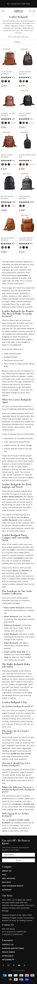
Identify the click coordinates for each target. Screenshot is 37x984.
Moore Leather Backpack (25, 73)
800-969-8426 (8, 929)
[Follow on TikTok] (24, 965)
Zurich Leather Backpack (25, 114)
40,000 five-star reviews (20, 753)
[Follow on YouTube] (19, 965)
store (31, 477)
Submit (18, 860)
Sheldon (25, 570)
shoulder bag (28, 804)
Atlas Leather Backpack (6, 73)
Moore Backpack (11, 616)
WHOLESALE (7, 956)
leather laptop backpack (12, 497)
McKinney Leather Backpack (8, 114)
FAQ (4, 875)
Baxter (15, 570)
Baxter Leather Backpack (7, 197)
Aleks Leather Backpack (24, 197)
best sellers (23, 275)
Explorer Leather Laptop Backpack (26, 239)
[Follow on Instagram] (8, 965)
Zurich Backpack (11, 634)
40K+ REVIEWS (8, 878)
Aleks (12, 550)
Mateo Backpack (11, 643)
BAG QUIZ (6, 882)
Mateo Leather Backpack (7, 156)
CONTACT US (8, 944)
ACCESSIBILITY (8, 960)
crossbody (18, 558)
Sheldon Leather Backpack (7, 239)
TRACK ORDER (8, 952)
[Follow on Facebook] (3, 965)
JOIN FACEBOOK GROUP (12, 886)
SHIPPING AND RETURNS (13, 948)
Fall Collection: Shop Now (18, 4)
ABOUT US (6, 871)
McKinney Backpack (12, 625)
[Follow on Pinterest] (14, 965)
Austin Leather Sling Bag (27, 156)
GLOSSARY (7, 890)
